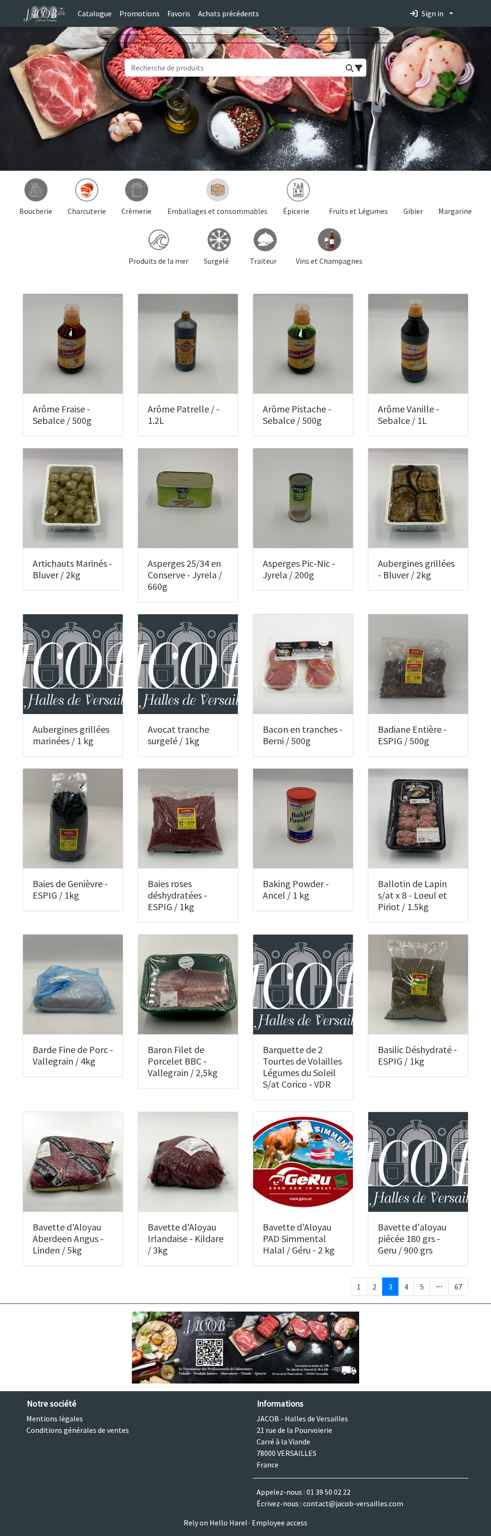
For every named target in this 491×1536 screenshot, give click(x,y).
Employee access (279, 1522)
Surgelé (216, 261)
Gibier (413, 211)
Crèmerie (136, 211)
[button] (349, 68)
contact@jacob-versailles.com (353, 1503)
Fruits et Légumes (358, 211)
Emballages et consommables (217, 211)
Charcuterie (87, 211)
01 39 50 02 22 (328, 1492)
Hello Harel (228, 1522)
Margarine (455, 211)
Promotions (139, 13)
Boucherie (35, 211)
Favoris (178, 13)
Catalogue (95, 13)
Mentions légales (54, 1418)
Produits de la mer (158, 261)
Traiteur (263, 261)
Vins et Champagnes (329, 261)
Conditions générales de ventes (77, 1430)
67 (458, 1286)
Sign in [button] (432, 13)
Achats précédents (228, 13)
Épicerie (296, 211)
